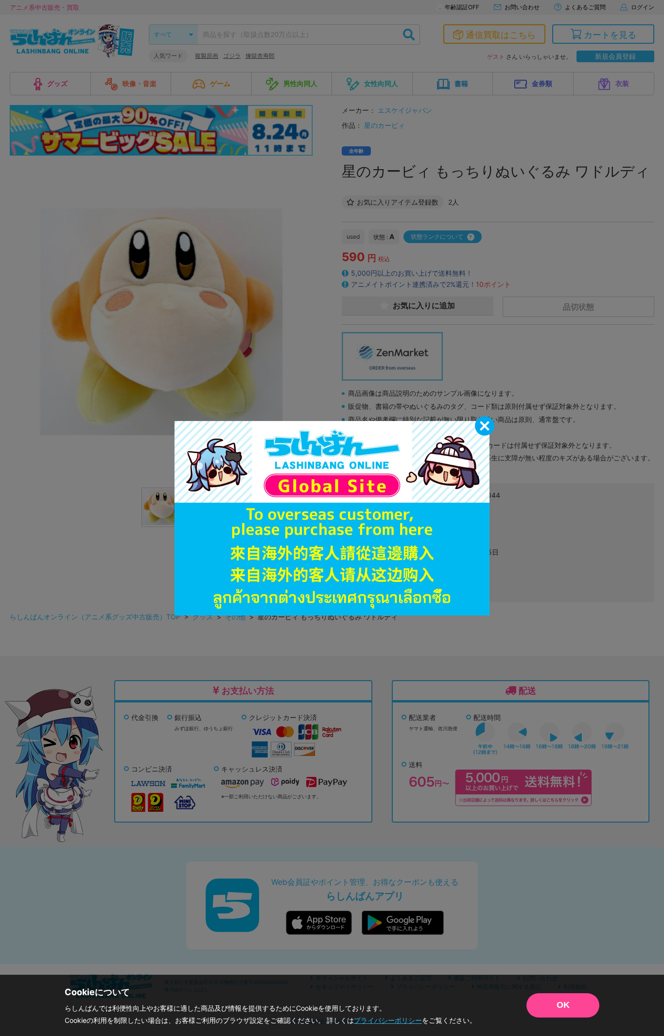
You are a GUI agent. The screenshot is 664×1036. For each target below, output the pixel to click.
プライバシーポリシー (388, 1020)
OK (563, 1005)
